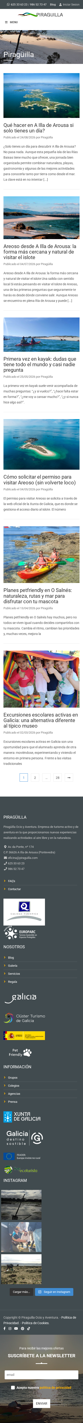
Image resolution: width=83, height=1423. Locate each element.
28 (57, 778)
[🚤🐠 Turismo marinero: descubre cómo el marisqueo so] (21, 1269)
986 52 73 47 (38, 4)
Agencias (14, 1093)
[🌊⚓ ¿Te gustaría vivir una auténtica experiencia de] (21, 1205)
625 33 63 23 (19, 4)
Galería (12, 965)
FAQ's (11, 881)
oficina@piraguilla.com (22, 858)
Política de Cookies (35, 1323)
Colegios (13, 1085)
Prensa (12, 1101)
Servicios (14, 973)
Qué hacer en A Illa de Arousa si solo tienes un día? (38, 128)
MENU (14, 22)
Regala (12, 981)
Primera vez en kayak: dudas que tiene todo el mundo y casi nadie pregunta (39, 364)
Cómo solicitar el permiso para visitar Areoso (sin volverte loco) (39, 479)
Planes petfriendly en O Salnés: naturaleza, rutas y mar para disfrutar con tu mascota (37, 595)
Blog (53, 4)
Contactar (14, 889)
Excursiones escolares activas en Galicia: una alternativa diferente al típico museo (40, 720)
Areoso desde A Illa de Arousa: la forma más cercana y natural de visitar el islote (39, 251)
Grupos (13, 1077)
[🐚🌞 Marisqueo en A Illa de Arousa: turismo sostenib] (21, 1237)
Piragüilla (47, 137)
